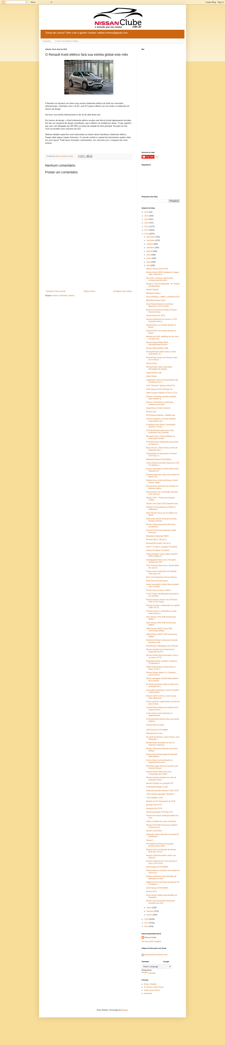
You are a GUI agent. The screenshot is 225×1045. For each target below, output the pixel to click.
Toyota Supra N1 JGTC (155, 315)
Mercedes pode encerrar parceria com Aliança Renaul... (162, 767)
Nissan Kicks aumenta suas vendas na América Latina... (162, 487)
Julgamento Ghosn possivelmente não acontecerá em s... (162, 381)
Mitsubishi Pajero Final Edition (158, 459)
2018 (146, 919)
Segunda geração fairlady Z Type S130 (162, 790)
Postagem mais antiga (122, 291)
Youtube (47, 41)
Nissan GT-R (151, 891)
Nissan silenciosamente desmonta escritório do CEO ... (160, 902)
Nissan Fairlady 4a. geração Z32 (159, 783)
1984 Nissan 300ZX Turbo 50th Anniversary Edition (159, 629)
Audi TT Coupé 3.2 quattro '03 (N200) (161, 547)
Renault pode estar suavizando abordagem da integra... (159, 368)
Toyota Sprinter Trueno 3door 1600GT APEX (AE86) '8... (162, 555)
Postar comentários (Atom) (63, 295)
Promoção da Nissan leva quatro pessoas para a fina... (159, 845)
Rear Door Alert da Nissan (157, 581)
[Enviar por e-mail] (79, 156)
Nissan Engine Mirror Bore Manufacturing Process (157, 343)
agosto (149, 251)
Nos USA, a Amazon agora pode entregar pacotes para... (159, 279)
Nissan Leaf (151, 412)
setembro (150, 247)
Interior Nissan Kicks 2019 (157, 269)
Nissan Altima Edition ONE (157, 348)
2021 (146, 226)
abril (148, 265)
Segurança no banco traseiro (158, 408)
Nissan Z (150, 840)
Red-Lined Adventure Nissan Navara (161, 577)
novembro (150, 240)
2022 (146, 223)
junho (149, 258)
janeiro (149, 915)
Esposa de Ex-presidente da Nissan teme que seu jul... (161, 851)
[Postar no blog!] (82, 156)
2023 (146, 219)
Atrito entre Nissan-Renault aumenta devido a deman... (161, 520)
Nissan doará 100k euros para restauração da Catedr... (158, 773)
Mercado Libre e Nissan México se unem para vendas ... (160, 437)
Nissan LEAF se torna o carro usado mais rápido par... (161, 697)
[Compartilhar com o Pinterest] (91, 156)
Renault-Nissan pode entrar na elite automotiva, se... (161, 353)
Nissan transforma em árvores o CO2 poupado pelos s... (161, 320)
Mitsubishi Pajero (153, 293)
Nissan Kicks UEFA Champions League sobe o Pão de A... (162, 273)
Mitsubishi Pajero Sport (155, 300)
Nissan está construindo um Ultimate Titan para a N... (161, 572)
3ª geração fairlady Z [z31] (157, 787)
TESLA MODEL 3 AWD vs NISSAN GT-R (162, 297)
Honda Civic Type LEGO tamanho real (162, 503)
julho (148, 255)
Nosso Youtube (150, 984)
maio (148, 262)
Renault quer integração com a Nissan (162, 646)
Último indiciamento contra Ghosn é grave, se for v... (161, 668)
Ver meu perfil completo (151, 941)
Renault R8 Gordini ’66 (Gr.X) (158, 543)
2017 (146, 923)
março (149, 907)
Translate (152, 973)
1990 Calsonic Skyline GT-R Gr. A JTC (162, 393)
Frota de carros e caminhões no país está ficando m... (161, 612)
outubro (149, 244)
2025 (146, 212)
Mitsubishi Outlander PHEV (157, 536)
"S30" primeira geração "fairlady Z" (160, 794)
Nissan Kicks (151, 363)
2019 (146, 234)
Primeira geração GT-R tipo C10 (159, 812)
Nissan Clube (150, 937)
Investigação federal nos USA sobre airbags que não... (161, 561)
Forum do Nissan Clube (66, 41)
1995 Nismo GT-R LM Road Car (159, 389)
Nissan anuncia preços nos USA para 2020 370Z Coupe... (161, 601)
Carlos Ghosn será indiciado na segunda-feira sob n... (159, 761)
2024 (146, 216)
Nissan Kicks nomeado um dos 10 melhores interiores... (160, 744)
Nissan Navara (152, 290)
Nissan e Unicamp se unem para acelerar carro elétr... (159, 403)
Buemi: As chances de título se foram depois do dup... (161, 311)
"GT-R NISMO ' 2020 (154, 798)
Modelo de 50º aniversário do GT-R (160, 801)
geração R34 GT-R (154, 805)
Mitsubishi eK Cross (154, 733)
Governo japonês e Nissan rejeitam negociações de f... (161, 420)
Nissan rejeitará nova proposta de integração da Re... (160, 650)
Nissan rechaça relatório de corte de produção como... (161, 778)
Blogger (125, 1010)
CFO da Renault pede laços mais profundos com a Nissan (160, 431)
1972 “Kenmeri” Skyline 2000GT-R (160, 386)
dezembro (150, 237)
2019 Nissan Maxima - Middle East (160, 415)
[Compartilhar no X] (85, 156)
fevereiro (150, 911)
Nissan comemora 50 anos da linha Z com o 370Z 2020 (161, 862)
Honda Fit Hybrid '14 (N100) (157, 550)
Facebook (148, 993)
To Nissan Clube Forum (153, 987)
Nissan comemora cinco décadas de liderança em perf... (161, 877)
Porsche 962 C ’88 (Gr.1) (156, 540)
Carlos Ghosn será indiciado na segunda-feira (159, 714)
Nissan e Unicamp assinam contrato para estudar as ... (161, 397)
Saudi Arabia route (154, 373)
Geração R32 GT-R (154, 808)
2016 (146, 926)
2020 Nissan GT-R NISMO (157, 730)
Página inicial (89, 291)
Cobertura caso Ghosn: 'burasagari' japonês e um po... (161, 425)
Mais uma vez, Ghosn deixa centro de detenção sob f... (161, 449)
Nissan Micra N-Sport (155, 725)
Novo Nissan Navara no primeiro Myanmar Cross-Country (159, 305)
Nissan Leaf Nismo (154, 831)
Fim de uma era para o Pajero (158, 590)
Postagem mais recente (56, 291)
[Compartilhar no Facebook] (88, 156)
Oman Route (151, 376)
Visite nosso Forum (152, 990)
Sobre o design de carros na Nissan (161, 821)
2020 (146, 230)
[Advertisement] (88, 264)
